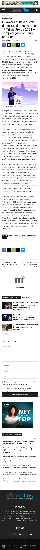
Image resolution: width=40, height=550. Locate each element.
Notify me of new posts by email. (14, 391)
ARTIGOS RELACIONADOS (11, 297)
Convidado (7, 40)
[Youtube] (31, 534)
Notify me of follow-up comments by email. (18, 388)
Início (3, 15)
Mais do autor (26, 297)
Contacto (26, 542)
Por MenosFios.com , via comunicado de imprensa (22, 235)
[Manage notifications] (3, 546)
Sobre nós (19, 542)
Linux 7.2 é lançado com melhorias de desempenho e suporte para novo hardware (24, 317)
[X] (9, 45)
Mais (8, 15)
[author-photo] (20, 284)
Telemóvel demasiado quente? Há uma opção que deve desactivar (25, 327)
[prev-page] (3, 334)
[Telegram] (23, 45)
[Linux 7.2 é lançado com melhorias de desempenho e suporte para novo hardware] (7, 317)
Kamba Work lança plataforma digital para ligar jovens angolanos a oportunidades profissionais (19, 450)
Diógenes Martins (8, 457)
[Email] (18, 45)
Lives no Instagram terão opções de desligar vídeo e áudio (29, 264)
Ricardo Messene (8, 448)
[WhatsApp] (13, 45)
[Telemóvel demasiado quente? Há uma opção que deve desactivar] (7, 327)
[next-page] (6, 334)
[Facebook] (4, 45)
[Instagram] (14, 534)
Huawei (10, 238)
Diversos (14, 15)
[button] (3, 10)
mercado (16, 238)
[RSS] (20, 534)
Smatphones (24, 238)
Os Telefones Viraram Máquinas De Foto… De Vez (9, 264)
